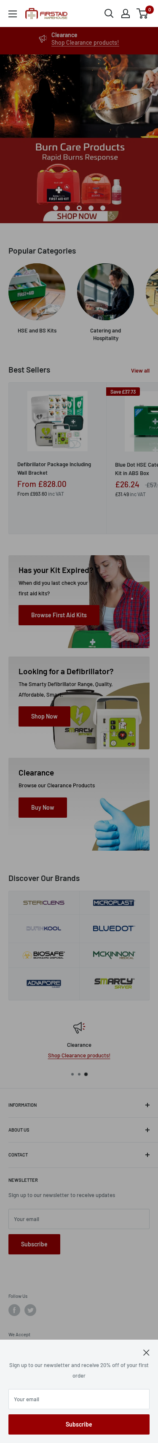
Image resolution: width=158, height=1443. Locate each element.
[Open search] (109, 13)
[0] (142, 13)
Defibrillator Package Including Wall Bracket (54, 468)
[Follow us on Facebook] (14, 1310)
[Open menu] (12, 14)
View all (140, 370)
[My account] (125, 13)
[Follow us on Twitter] (30, 1310)
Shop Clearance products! (85, 42)
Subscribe (79, 1424)
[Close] (146, 1351)
